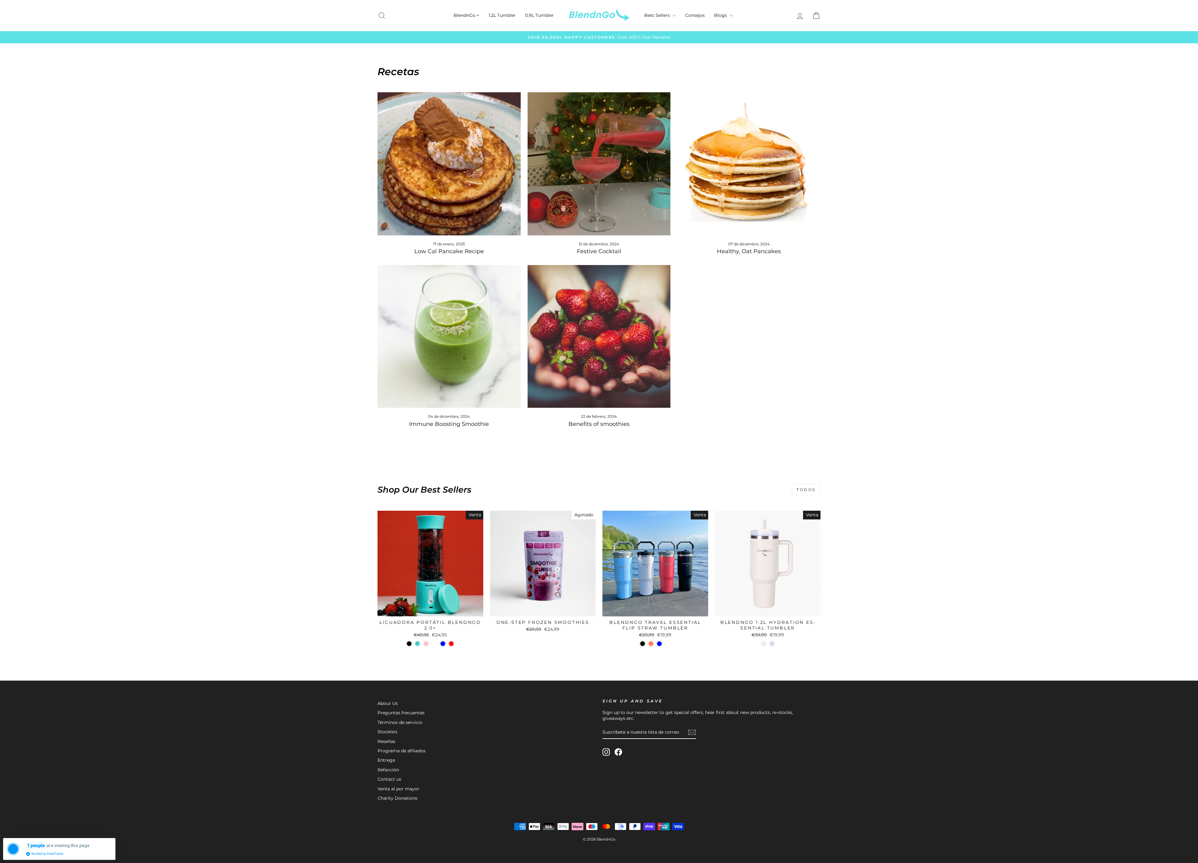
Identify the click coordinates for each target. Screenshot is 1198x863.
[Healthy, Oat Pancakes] (749, 163)
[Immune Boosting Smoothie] (449, 336)
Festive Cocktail (599, 251)
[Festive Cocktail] (599, 163)
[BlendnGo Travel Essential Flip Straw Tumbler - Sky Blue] (659, 644)
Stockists (387, 731)
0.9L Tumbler (539, 15)
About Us (387, 703)
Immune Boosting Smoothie (449, 424)
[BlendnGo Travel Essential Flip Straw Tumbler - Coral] (651, 644)
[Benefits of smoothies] (599, 336)
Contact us (389, 779)
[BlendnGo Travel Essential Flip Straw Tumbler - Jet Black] (642, 644)
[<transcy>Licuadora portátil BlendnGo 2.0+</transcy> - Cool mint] (418, 644)
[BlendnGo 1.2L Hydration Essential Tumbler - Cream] (764, 644)
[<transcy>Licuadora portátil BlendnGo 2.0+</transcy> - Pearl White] (434, 644)
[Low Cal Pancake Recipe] (449, 163)
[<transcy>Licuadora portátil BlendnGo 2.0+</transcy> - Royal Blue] (443, 644)
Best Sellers (657, 15)
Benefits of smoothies (599, 424)
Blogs (721, 15)
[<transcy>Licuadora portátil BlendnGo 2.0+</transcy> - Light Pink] (426, 644)
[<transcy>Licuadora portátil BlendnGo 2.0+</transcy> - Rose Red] (451, 644)
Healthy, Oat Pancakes (749, 251)
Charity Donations (397, 798)
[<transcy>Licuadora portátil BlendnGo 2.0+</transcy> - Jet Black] (409, 644)
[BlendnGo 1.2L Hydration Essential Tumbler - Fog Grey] (772, 644)
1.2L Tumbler (502, 15)
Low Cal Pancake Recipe (449, 251)
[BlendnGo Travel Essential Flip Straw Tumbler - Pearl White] (668, 644)
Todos (806, 489)
